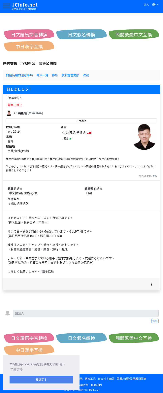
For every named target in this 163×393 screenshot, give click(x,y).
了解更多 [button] (16, 369)
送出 (155, 321)
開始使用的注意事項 (19, 75)
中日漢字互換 (29, 46)
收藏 (86, 75)
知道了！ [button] (41, 379)
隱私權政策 (81, 385)
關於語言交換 (70, 75)
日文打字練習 (106, 378)
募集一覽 (42, 75)
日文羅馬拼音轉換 (29, 34)
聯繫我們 (96, 385)
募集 (55, 75)
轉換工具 (90, 378)
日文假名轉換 (81, 34)
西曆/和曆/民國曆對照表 (132, 378)
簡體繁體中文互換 (133, 34)
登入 (146, 5)
